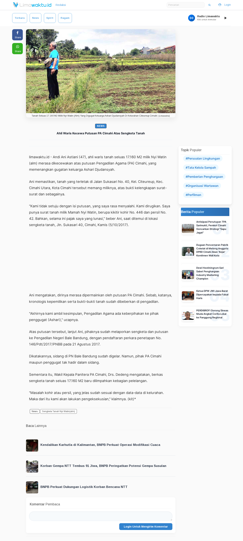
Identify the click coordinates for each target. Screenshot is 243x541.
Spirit (49, 17)
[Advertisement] (100, 259)
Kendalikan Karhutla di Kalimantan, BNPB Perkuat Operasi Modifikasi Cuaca (100, 445)
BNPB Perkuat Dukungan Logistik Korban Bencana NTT (84, 487)
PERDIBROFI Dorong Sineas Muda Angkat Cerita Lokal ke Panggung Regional (212, 314)
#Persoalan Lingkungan (203, 158)
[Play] (225, 18)
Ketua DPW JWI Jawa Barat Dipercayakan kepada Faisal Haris (212, 295)
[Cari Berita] (209, 5)
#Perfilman (193, 195)
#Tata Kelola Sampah (201, 167)
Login (227, 4)
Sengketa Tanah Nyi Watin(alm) (58, 411)
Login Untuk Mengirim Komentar (146, 526)
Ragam (65, 17)
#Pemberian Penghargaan (204, 177)
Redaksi (60, 4)
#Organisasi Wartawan (202, 186)
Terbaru (20, 17)
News (35, 17)
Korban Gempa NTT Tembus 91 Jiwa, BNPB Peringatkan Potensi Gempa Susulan (103, 466)
